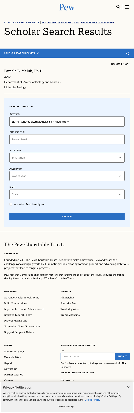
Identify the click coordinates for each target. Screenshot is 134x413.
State (12, 186)
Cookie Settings (66, 406)
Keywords (14, 113)
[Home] (34, 244)
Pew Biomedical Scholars (60, 22)
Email (63, 351)
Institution (15, 150)
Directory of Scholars (97, 22)
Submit (122, 356)
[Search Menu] (118, 7)
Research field (17, 131)
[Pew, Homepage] (67, 6)
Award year (15, 168)
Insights (66, 291)
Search (67, 216)
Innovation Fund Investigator (29, 204)
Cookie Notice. (92, 399)
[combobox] (12, 157)
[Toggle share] (128, 53)
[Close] (128, 387)
